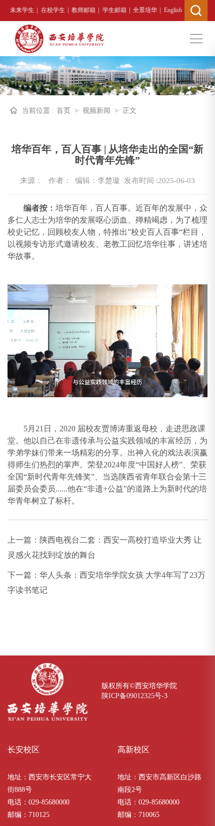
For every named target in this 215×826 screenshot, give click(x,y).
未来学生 (22, 10)
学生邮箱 (114, 10)
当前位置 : (38, 110)
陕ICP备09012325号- (133, 696)
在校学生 (53, 10)
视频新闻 (96, 110)
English (173, 10)
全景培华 (145, 10)
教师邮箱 (84, 10)
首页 (63, 110)
